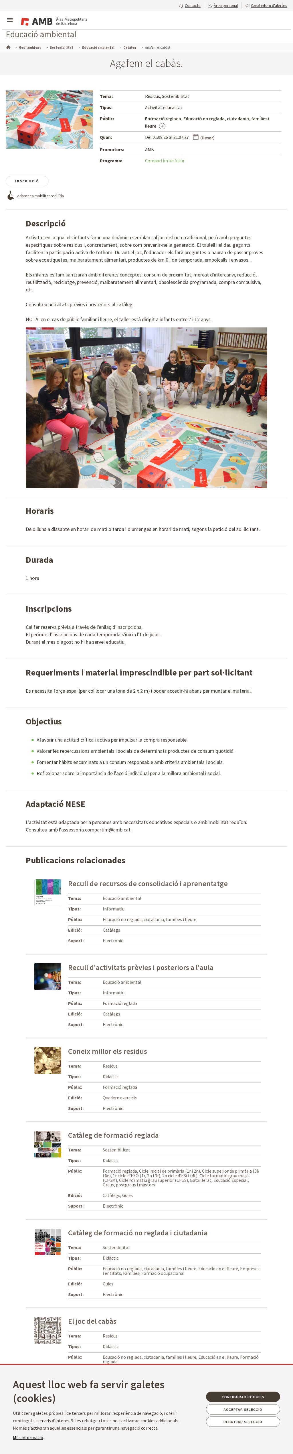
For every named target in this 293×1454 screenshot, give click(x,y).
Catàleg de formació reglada (113, 1135)
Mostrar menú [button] (10, 15)
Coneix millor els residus (107, 1051)
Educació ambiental (41, 34)
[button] (190, 4)
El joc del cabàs (92, 1321)
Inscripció (27, 181)
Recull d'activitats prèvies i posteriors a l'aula (140, 967)
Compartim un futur (165, 160)
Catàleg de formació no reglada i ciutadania (137, 1232)
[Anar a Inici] (8, 47)
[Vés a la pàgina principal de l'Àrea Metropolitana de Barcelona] (53, 20)
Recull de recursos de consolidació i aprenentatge (148, 883)
